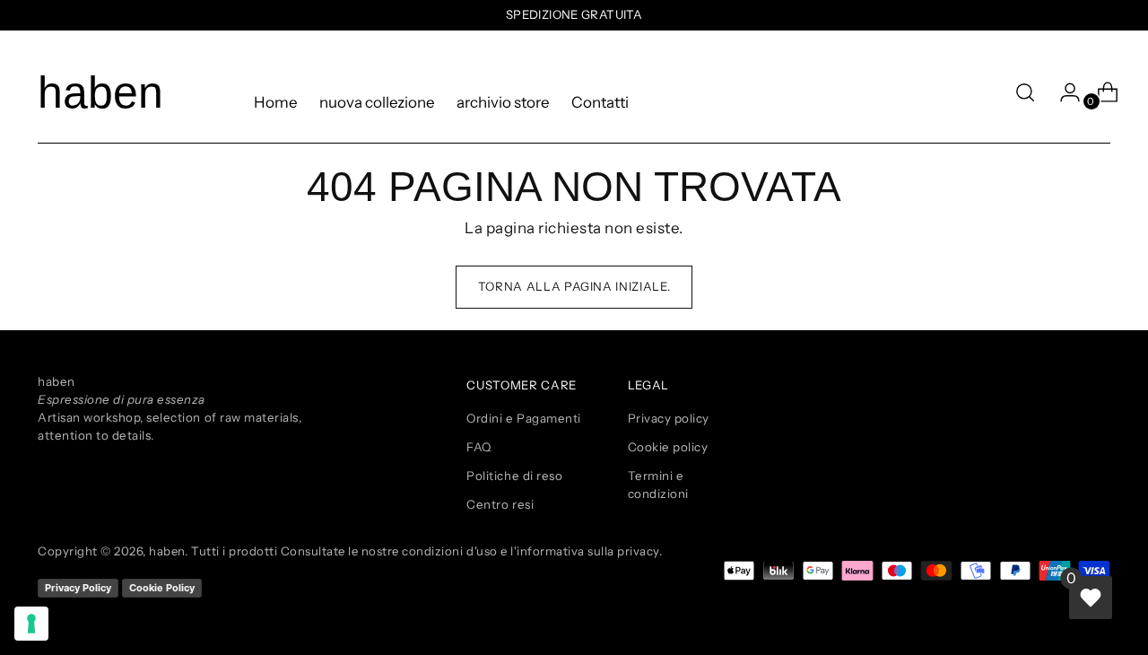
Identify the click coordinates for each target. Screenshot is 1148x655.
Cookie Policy (162, 587)
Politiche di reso (514, 475)
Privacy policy (668, 418)
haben (167, 551)
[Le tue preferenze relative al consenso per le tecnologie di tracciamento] (31, 624)
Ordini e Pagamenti (523, 418)
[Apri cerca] (1025, 92)
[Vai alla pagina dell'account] (1063, 92)
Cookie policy (668, 447)
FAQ (478, 447)
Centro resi (500, 504)
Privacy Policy (78, 587)
